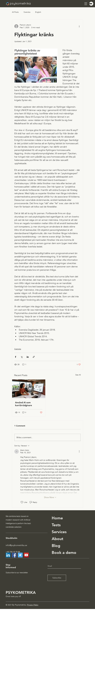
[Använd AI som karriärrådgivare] (28, 388)
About (57, 538)
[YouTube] (26, 555)
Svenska (27, 12)
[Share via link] (34, 357)
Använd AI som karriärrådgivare (23, 404)
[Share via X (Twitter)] (21, 357)
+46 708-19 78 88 (13, 552)
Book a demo (64, 552)
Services (59, 531)
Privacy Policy (32, 605)
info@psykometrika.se (16, 545)
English (38, 12)
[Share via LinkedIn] (27, 357)
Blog (56, 545)
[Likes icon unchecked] (22, 502)
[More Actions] (79, 451)
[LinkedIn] (8, 555)
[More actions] (79, 26)
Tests (56, 524)
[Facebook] (14, 555)
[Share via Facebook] (15, 357)
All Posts (15, 12)
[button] (85, 3)
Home (57, 517)
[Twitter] (20, 555)
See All (78, 375)
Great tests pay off (13, 596)
